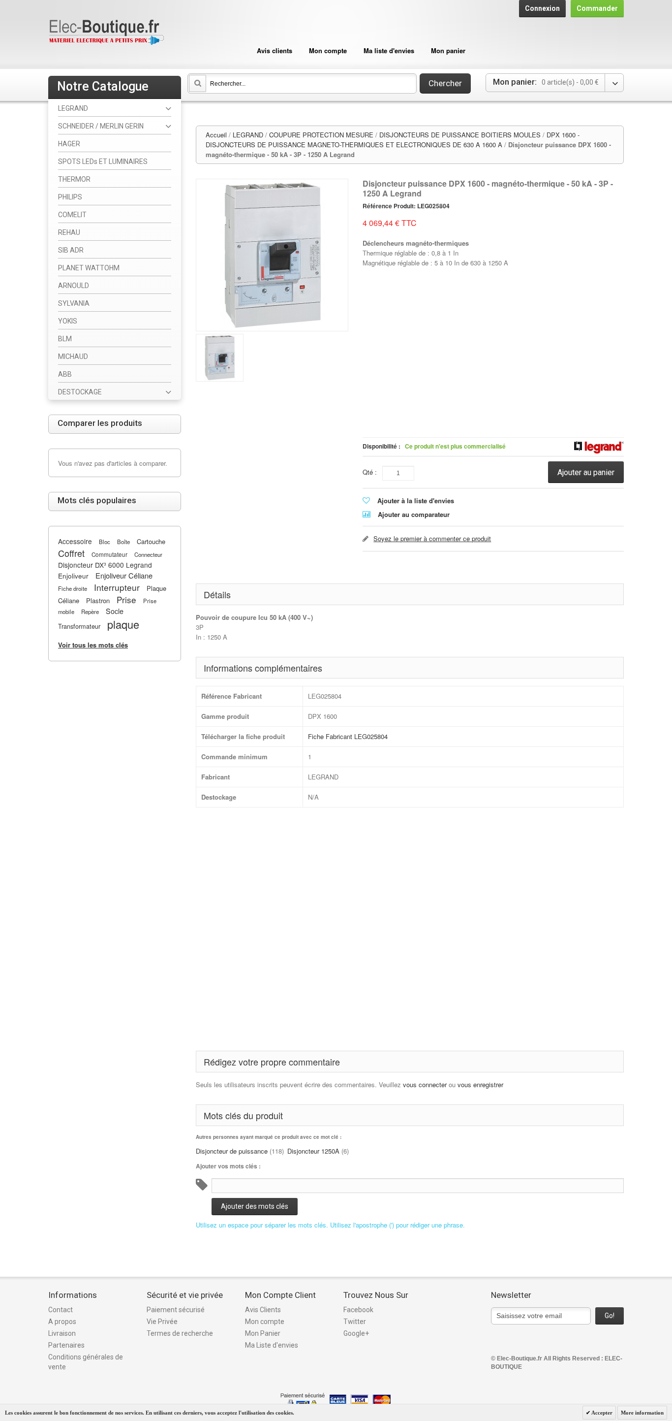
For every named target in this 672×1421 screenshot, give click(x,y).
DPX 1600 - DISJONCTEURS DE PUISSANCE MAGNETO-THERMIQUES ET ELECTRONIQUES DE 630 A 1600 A (393, 139)
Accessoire (75, 541)
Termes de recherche (180, 1333)
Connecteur (148, 554)
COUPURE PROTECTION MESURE (321, 134)
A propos (62, 1321)
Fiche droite (72, 588)
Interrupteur (117, 587)
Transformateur (79, 626)
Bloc (104, 542)
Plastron (98, 600)
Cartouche (151, 541)
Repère (90, 611)
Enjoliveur (73, 576)
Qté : (370, 472)
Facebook (358, 1310)
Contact (60, 1310)
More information (642, 1413)
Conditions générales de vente (85, 1362)
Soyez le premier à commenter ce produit (432, 538)
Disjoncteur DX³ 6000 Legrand (105, 565)
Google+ (356, 1333)
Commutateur (109, 554)
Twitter (354, 1321)
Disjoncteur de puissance (232, 1151)
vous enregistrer (480, 1084)
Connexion (542, 8)
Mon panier (448, 50)
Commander (597, 8)
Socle (114, 611)
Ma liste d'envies (389, 50)
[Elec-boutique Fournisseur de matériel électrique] (106, 32)
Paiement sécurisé (176, 1310)
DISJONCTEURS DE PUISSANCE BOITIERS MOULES (460, 134)
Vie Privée (162, 1321)
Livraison (62, 1333)
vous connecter (425, 1084)
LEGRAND (248, 134)
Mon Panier (262, 1333)
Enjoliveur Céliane (124, 575)
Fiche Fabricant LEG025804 (348, 736)
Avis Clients (263, 1310)
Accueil (216, 134)
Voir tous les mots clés (93, 644)
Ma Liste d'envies (271, 1345)
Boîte (123, 542)
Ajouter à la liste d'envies (415, 500)
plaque (123, 624)
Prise (126, 599)
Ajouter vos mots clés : (228, 1166)
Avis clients (274, 50)
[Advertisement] (493, 321)
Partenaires (66, 1345)
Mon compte (328, 50)
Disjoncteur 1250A (313, 1151)
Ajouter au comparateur (414, 514)
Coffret (71, 553)
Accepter (601, 1413)
